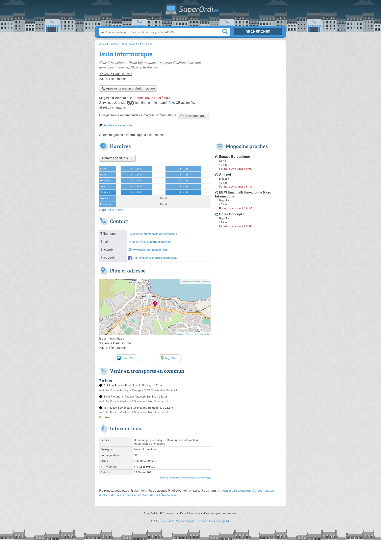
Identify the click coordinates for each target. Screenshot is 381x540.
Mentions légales (185, 521)
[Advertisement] (248, 76)
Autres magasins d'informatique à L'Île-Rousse (132, 135)
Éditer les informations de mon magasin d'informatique (185, 477)
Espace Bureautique (234, 156)
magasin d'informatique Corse (240, 490)
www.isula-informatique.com (150, 249)
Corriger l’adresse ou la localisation (194, 334)
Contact (202, 521)
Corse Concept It (231, 214)
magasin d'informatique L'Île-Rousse (151, 495)
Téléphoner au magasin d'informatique (152, 233)
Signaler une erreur (112, 210)
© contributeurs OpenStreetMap (195, 282)
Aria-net (225, 174)
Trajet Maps (171, 358)
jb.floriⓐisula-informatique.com (152, 241)
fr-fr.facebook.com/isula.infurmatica (155, 257)
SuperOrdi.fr (190, 14)
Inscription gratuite (219, 521)
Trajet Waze (129, 358)
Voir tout (105, 417)
